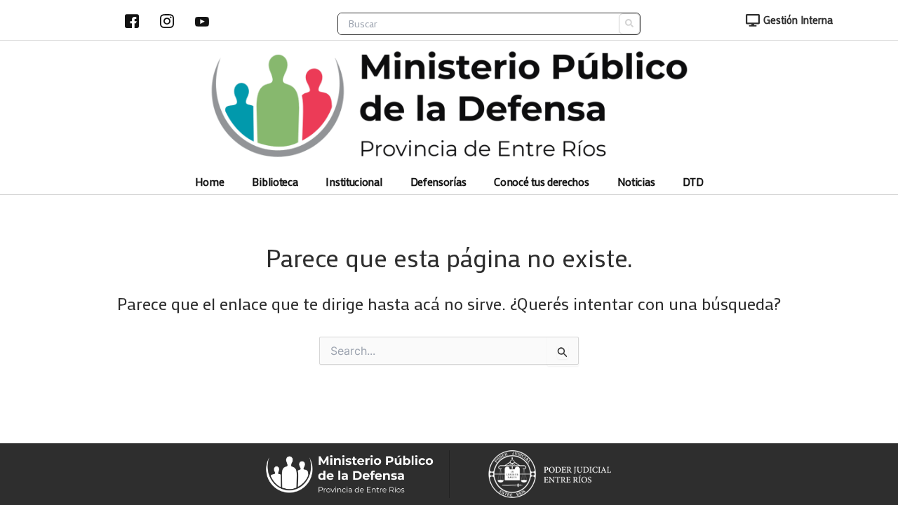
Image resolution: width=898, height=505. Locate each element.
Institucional (354, 182)
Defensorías (438, 182)
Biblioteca (274, 182)
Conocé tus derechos (541, 182)
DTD (693, 182)
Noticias (636, 182)
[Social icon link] (132, 21)
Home (209, 182)
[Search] (629, 23)
